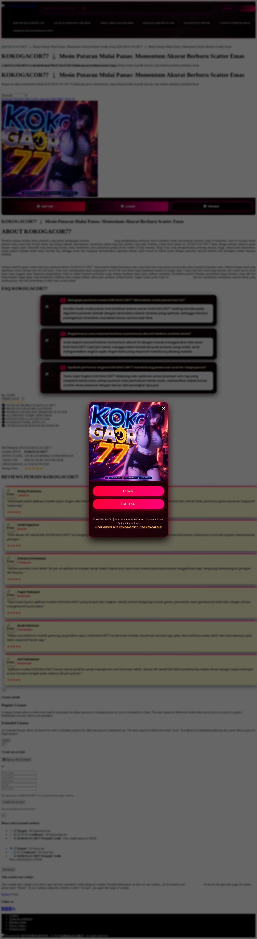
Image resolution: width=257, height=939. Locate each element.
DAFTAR (128, 504)
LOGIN (128, 491)
